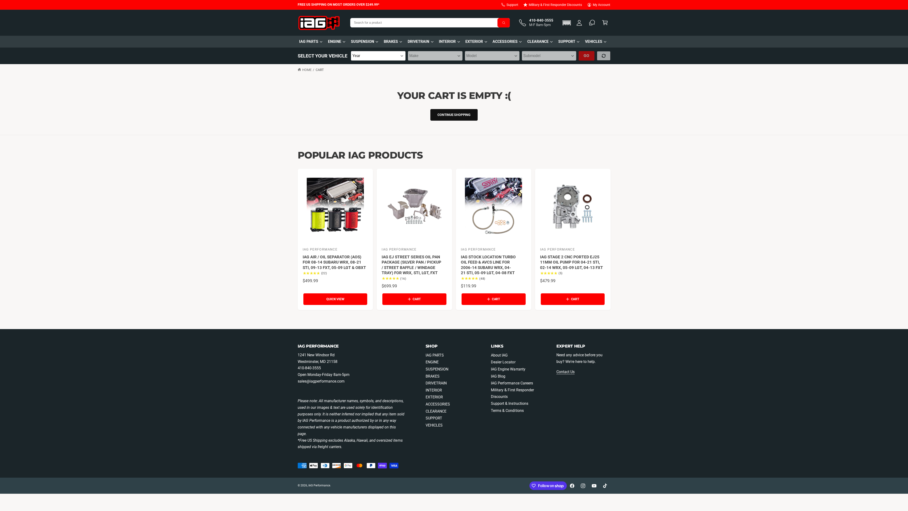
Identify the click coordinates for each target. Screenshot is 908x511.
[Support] (592, 22)
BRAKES (391, 41)
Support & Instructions (509, 403)
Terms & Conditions (507, 410)
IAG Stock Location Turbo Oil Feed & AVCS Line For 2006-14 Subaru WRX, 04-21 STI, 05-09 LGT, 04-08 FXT (488, 265)
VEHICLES (593, 41)
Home (307, 70)
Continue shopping (454, 115)
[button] (567, 23)
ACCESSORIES (505, 41)
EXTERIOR (474, 41)
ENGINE (334, 41)
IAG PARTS (308, 41)
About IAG (499, 355)
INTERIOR (447, 41)
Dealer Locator (503, 362)
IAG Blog (498, 376)
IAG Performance (319, 485)
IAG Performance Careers (512, 383)
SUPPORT (566, 41)
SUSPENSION (362, 41)
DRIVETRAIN (418, 41)
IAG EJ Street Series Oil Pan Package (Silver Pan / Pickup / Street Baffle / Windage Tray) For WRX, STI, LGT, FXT (411, 265)
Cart (320, 70)
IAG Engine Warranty (508, 369)
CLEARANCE (538, 41)
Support (512, 5)
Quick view (335, 299)
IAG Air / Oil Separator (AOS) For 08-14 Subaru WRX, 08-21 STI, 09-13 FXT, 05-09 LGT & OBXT (334, 262)
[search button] (504, 22)
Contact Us (565, 372)
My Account (601, 5)
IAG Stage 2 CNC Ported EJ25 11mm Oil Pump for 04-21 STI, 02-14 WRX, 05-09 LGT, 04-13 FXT (571, 262)
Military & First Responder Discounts (555, 5)
